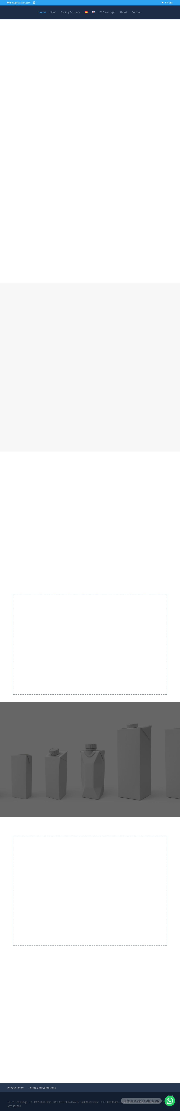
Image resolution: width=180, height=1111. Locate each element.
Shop (53, 12)
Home (42, 12)
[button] (170, 1101)
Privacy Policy (15, 1087)
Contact (137, 12)
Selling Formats (70, 12)
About (123, 12)
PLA (130, 330)
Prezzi (57, 670)
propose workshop (51, 681)
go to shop (90, 439)
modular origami (98, 324)
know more (117, 932)
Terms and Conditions (42, 1087)
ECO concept (107, 12)
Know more (52, 259)
